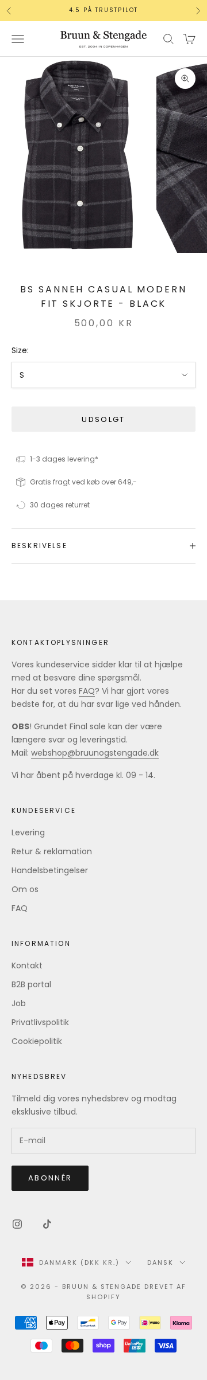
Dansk (160, 1262)
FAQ (87, 691)
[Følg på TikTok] (47, 1224)
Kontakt (27, 965)
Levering (28, 832)
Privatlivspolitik (40, 1022)
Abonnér (50, 1177)
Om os (25, 889)
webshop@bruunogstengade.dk (95, 753)
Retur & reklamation (52, 851)
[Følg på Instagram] (17, 1224)
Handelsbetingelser (50, 870)
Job (19, 1003)
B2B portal (31, 984)
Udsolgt (103, 419)
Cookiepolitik (37, 1041)
